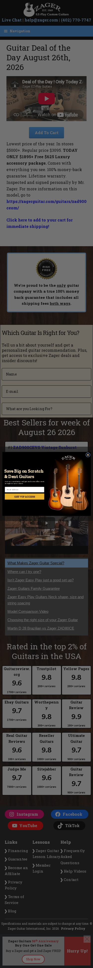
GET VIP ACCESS (24, 496)
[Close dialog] (88, 455)
